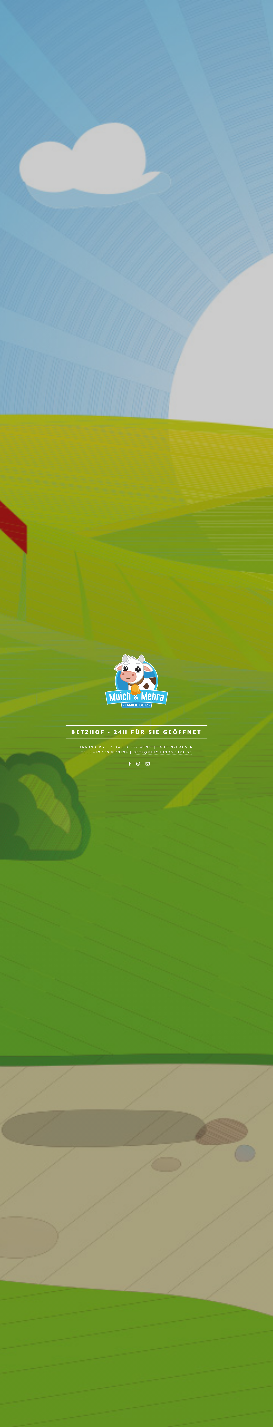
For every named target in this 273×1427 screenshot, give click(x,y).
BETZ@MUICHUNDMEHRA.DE (163, 752)
